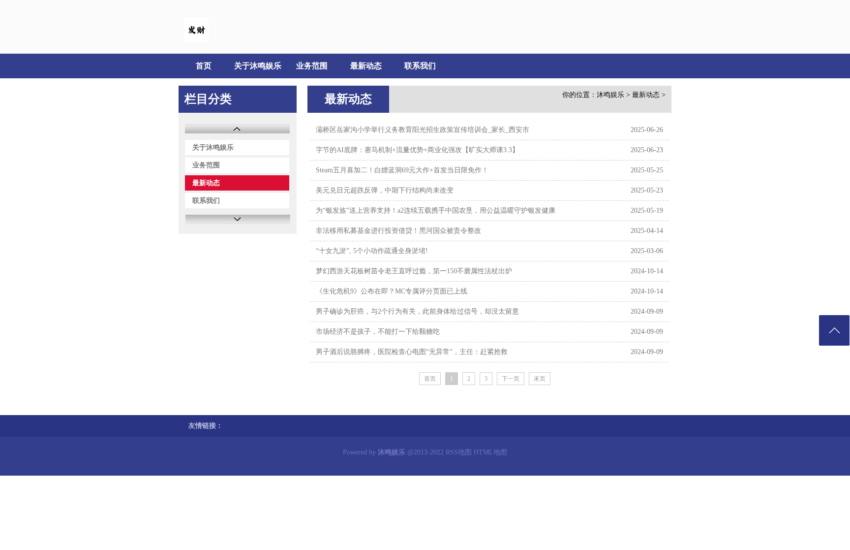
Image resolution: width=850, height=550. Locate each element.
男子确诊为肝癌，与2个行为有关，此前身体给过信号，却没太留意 (417, 311)
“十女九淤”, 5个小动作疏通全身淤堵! (372, 251)
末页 (540, 378)
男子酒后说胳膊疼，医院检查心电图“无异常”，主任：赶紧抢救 (412, 352)
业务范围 (312, 66)
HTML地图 (490, 452)
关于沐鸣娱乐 (257, 66)
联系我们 (420, 66)
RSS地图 (459, 452)
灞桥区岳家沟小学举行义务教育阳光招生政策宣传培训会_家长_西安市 (422, 129)
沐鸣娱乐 (610, 94)
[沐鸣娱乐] (196, 39)
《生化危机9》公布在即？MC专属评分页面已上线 (391, 291)
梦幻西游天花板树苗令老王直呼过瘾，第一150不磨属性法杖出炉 (414, 271)
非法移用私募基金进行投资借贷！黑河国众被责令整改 (398, 230)
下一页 (510, 378)
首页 (204, 66)
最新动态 (366, 66)
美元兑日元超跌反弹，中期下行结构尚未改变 (385, 190)
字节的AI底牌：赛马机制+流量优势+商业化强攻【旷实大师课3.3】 (417, 150)
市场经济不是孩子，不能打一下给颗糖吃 (378, 331)
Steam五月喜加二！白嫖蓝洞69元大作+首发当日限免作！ (402, 170)
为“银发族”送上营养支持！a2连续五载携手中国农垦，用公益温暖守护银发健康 (435, 210)
